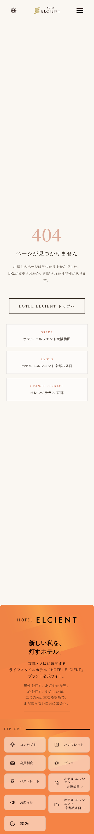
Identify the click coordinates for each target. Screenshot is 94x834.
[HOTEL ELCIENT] (47, 10)
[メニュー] (80, 10)
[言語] (13, 10)
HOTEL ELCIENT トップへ (47, 306)
